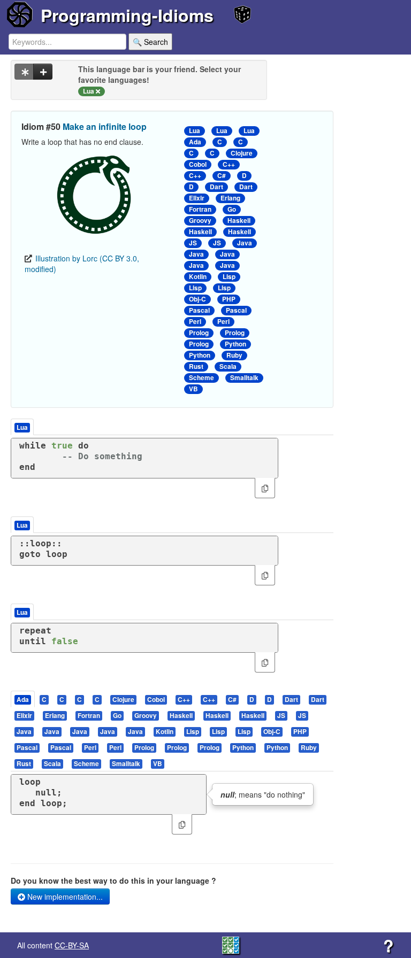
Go (231, 209)
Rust (196, 366)
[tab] (23, 699)
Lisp (229, 276)
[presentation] (23, 699)
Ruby (234, 355)
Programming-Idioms (127, 15)
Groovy (200, 220)
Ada (195, 141)
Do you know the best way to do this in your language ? (113, 880)
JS (193, 243)
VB (193, 388)
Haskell (238, 220)
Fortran (200, 209)
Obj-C (197, 299)
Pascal (199, 310)
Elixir (196, 198)
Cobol (198, 164)
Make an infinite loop (105, 126)
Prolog (199, 332)
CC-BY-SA (72, 945)
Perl (195, 321)
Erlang (230, 198)
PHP (228, 299)
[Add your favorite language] (42, 72)
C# (221, 175)
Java (244, 243)
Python (235, 344)
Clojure (242, 153)
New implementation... (64, 896)
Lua (194, 130)
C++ (229, 164)
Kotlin (198, 276)
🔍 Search (150, 41)
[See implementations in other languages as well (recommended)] (24, 72)
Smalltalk (244, 377)
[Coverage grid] (230, 944)
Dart (216, 186)
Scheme (201, 377)
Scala (228, 366)
